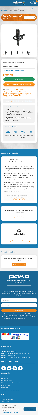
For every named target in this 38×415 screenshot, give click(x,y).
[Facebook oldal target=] (3, 368)
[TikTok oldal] (20, 368)
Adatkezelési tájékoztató (27, 314)
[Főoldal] (19, 3)
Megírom (19, 217)
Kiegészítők (4, 387)
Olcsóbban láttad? (19, 84)
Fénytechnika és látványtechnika (11, 383)
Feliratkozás (19, 310)
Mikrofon (22, 9)
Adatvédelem (5, 401)
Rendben (30, 409)
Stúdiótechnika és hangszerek (10, 390)
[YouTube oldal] (9, 368)
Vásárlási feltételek (7, 399)
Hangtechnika (13, 9)
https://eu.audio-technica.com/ (19, 241)
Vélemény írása (20, 264)
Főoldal (5, 9)
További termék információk (13, 70)
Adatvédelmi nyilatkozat (10, 413)
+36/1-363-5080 (14, 101)
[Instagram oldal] (14, 368)
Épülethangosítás (6, 380)
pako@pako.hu (28, 101)
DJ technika (4, 378)
